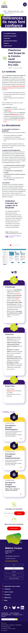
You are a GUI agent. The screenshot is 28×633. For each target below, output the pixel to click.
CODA (19, 286)
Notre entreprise (14, 599)
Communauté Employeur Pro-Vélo (15, 236)
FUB (5, 75)
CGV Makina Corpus (6, 612)
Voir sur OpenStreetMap (11, 546)
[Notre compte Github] (5, 593)
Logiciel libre (7, 38)
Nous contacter (14, 514)
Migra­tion (13, 376)
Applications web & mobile (13, 11)
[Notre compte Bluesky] (14, 593)
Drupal (21, 11)
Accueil (4, 11)
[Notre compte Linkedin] (22, 593)
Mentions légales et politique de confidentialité (11, 610)
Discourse (18, 279)
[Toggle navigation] (25, 4)
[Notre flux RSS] (9, 593)
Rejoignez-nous (17, 600)
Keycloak (14, 114)
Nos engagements (6, 600)
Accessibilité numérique (10, 33)
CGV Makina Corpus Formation (8, 614)
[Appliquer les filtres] (16, 605)
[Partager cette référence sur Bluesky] (12, 258)
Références (7, 583)
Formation (7, 580)
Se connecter (4, 616)
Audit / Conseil (8, 577)
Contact (3, 602)
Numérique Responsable (10, 36)
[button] (4, 249)
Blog (5, 586)
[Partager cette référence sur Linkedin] (15, 258)
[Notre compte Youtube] (18, 593)
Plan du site (3, 608)
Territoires (7, 575)
